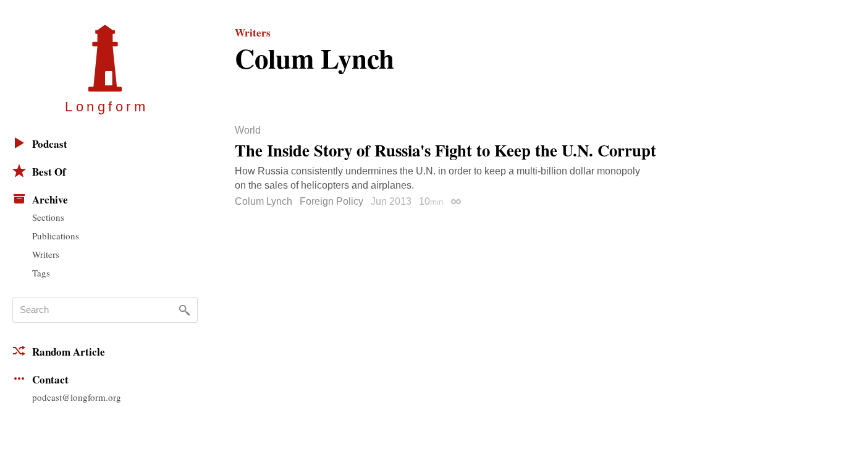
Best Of (49, 171)
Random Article (68, 351)
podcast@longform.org (76, 397)
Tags (41, 273)
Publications (55, 235)
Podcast (49, 144)
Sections (48, 217)
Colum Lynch (263, 201)
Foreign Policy (331, 201)
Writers (45, 254)
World (248, 130)
